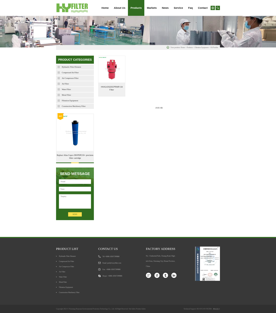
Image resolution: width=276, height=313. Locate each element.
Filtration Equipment (202, 47)
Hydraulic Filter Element (71, 67)
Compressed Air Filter (70, 72)
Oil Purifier (214, 47)
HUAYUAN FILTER (204, 309)
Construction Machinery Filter (74, 106)
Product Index (141, 309)
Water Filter (66, 89)
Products (136, 7)
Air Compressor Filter (70, 78)
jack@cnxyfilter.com (114, 263)
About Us (119, 7)
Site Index (132, 309)
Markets (152, 7)
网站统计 (216, 309)
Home (105, 7)
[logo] (76, 8)
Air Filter (65, 84)
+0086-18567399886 (112, 256)
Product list (67, 249)
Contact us (108, 249)
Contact (203, 7)
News (165, 7)
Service (178, 7)
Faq (190, 7)
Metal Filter (66, 95)
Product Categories (75, 59)
